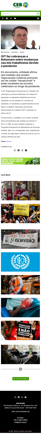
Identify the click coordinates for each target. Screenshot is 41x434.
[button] (38, 18)
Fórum (8, 141)
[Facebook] (7, 18)
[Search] (38, 14)
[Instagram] (3, 18)
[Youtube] (15, 18)
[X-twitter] (11, 18)
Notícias (22, 52)
